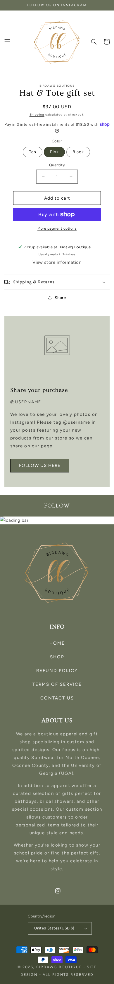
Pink (54, 151)
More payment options (57, 228)
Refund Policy (57, 670)
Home (57, 643)
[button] (7, 41)
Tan (32, 151)
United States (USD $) (54, 928)
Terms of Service (57, 684)
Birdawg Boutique (59, 967)
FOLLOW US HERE (40, 465)
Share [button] (60, 297)
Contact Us (57, 698)
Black (78, 151)
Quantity (57, 165)
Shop (57, 657)
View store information (56, 262)
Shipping (37, 114)
